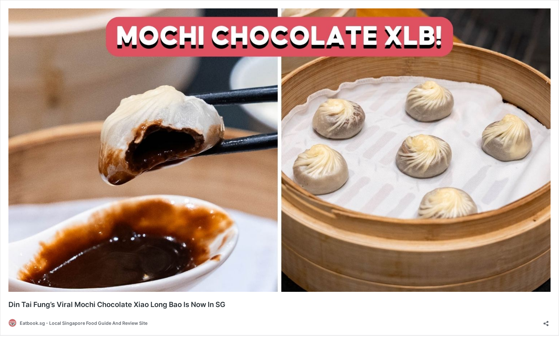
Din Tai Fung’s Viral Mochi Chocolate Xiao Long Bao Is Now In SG (116, 304)
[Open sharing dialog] (546, 321)
